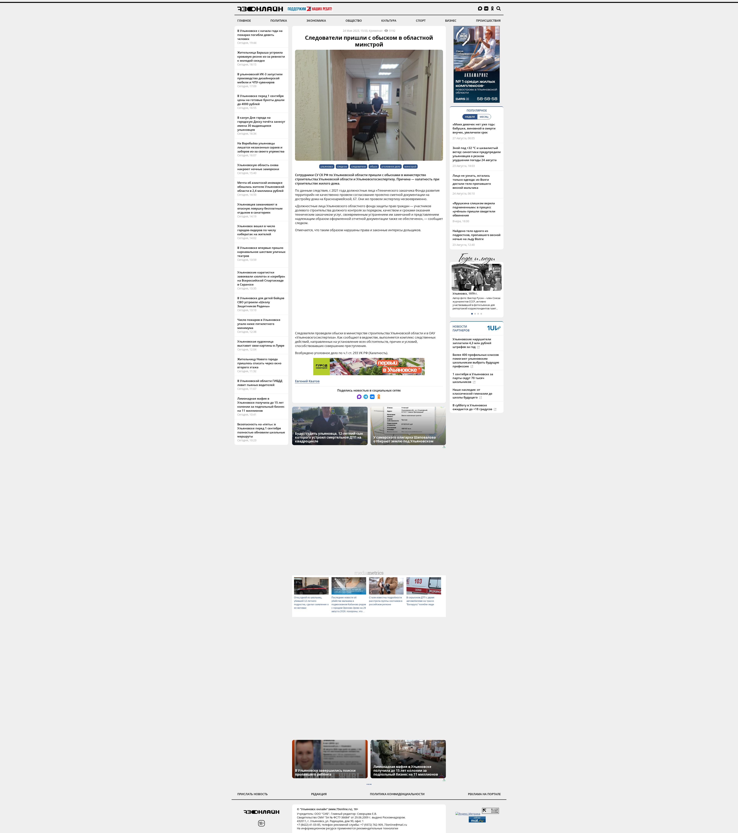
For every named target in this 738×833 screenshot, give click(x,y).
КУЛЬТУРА (388, 20)
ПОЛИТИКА (278, 20)
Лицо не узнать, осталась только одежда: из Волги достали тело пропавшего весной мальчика (472, 182)
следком (342, 166)
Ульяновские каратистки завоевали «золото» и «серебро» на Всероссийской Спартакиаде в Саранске (261, 278)
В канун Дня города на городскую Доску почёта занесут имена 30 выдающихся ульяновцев (261, 124)
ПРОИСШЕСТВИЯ (488, 20)
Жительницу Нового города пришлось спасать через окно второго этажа (259, 363)
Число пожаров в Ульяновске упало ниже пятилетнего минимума (258, 324)
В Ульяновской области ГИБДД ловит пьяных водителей (259, 383)
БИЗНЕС (450, 20)
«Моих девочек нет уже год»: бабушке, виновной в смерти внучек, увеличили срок (474, 128)
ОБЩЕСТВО (354, 20)
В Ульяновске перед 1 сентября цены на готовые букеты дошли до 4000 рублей (260, 100)
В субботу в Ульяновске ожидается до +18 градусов (473, 414)
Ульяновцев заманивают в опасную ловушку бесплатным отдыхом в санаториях (260, 208)
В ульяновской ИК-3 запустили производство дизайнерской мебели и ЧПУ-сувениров (260, 78)
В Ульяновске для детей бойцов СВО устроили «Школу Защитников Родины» (260, 302)
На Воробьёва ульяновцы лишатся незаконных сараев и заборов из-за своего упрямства (260, 147)
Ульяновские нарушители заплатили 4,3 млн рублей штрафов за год (472, 350)
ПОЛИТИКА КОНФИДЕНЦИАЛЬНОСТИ (397, 794)
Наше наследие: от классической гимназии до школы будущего (472, 400)
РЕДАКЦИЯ (319, 794)
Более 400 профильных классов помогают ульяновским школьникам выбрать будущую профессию (476, 367)
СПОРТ (421, 20)
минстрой (410, 166)
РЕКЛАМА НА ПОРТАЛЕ (484, 794)
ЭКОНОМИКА (316, 20)
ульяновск (327, 166)
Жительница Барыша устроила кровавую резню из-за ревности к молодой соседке (261, 56)
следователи (358, 166)
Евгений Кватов (307, 381)
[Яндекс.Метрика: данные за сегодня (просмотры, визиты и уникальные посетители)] (467, 814)
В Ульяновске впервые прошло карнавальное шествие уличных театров (261, 252)
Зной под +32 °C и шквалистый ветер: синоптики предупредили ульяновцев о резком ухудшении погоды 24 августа (477, 154)
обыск (373, 166)
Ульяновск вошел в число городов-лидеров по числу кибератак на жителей (256, 230)
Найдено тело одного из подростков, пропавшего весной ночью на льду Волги (476, 235)
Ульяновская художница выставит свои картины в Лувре (260, 343)
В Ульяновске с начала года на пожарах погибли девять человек (260, 35)
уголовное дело (390, 166)
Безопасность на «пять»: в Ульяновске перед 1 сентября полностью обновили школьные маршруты (261, 430)
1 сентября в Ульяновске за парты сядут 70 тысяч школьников (473, 385)
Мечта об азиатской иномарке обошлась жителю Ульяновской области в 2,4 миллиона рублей (260, 187)
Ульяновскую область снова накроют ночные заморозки (258, 167)
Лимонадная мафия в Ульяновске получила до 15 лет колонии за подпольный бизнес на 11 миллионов (260, 404)
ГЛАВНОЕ (244, 20)
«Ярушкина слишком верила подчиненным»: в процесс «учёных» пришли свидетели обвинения (474, 209)
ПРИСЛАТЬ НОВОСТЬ (252, 794)
